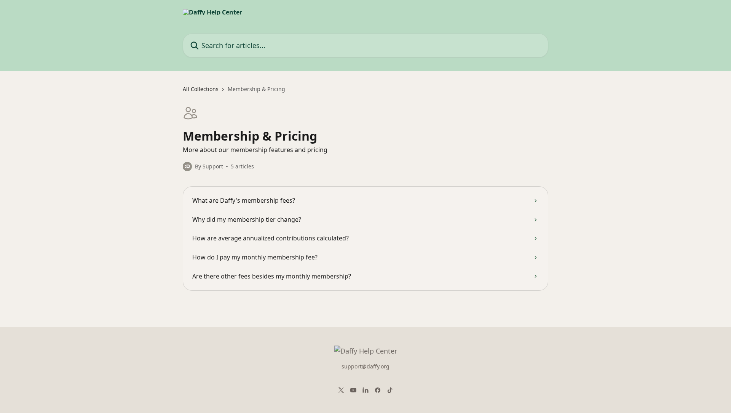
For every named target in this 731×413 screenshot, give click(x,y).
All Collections (201, 89)
